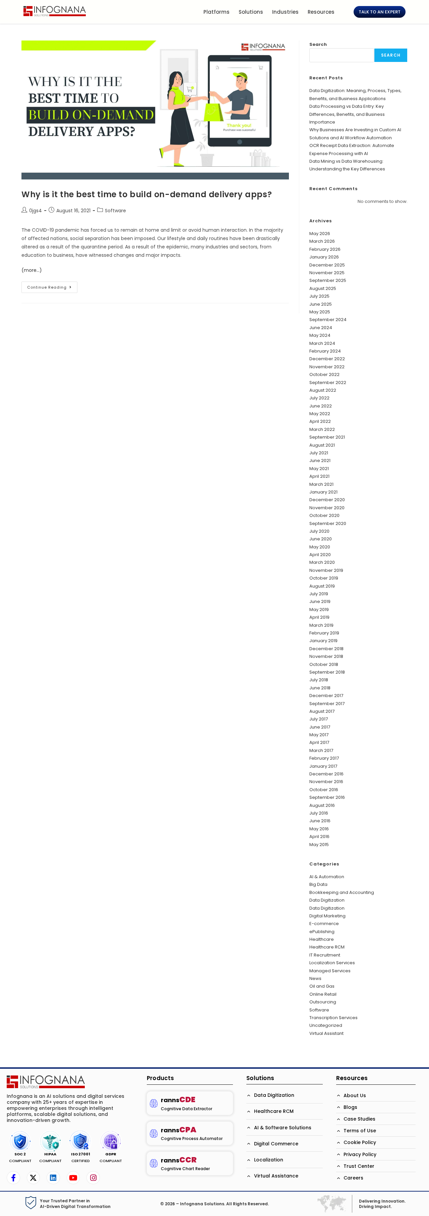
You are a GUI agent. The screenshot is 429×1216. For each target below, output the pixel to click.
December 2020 (327, 500)
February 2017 (324, 758)
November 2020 (327, 508)
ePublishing (321, 931)
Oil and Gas (321, 986)
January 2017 (323, 766)
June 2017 (319, 727)
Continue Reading (52, 286)
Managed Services (330, 971)
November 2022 (327, 367)
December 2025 (327, 265)
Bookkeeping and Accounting (341, 892)
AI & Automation (326, 876)
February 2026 (325, 249)
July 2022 (319, 398)
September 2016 (327, 797)
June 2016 (319, 821)
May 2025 (319, 312)
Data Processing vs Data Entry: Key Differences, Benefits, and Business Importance (347, 114)
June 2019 (319, 601)
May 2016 (319, 829)
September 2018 (327, 672)
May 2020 (319, 547)
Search (318, 44)
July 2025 (319, 296)
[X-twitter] (33, 1178)
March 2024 (322, 343)
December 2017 (326, 695)
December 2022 (327, 359)
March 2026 (322, 241)
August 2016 (322, 805)
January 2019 (323, 640)
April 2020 (320, 554)
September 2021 (327, 437)
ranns (178, 1100)
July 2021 (318, 453)
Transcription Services (333, 1017)
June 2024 (320, 327)
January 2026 (324, 257)
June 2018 (319, 688)
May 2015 (319, 844)
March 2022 (322, 429)
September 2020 (327, 523)
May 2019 (319, 609)
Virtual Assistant (326, 1033)
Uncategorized (325, 1025)
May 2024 (319, 335)
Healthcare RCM (327, 947)
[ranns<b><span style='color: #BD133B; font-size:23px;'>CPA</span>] (153, 1133)
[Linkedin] (53, 1178)
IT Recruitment (324, 955)
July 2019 (318, 594)
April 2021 (319, 476)
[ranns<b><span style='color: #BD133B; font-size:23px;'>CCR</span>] (153, 1163)
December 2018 (326, 648)
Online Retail (322, 994)
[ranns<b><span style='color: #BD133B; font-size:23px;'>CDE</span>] (153, 1103)
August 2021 (322, 445)
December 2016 (326, 774)
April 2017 (319, 742)
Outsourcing (322, 1002)
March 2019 (321, 625)
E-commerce (324, 923)
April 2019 (319, 617)
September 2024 (328, 319)
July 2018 (318, 680)
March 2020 (322, 562)
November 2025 (327, 273)
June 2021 (319, 460)
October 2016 (323, 789)
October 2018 (323, 664)
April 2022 (320, 421)
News (315, 978)
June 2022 (320, 406)
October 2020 (324, 515)
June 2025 (320, 304)
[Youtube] (73, 1178)
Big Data (318, 884)
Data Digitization (327, 900)
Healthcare (321, 939)
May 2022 (319, 413)
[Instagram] (93, 1178)
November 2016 (326, 781)
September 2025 (327, 280)
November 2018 (326, 656)
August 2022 (322, 390)
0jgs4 (35, 210)
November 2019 (326, 570)
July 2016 (318, 813)
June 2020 (320, 539)
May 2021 (319, 468)
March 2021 (321, 484)
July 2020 (319, 531)
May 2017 (318, 735)
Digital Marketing (327, 916)
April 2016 (319, 836)
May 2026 (319, 233)
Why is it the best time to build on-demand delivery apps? (146, 194)
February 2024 (325, 351)
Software (115, 210)
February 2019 (324, 633)
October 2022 (324, 374)
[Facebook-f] (13, 1178)
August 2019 (322, 586)
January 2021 (323, 492)
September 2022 (327, 382)
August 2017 (321, 711)
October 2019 (323, 578)
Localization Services (332, 963)
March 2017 (321, 750)
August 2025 (322, 288)
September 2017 (327, 703)
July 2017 (318, 719)
